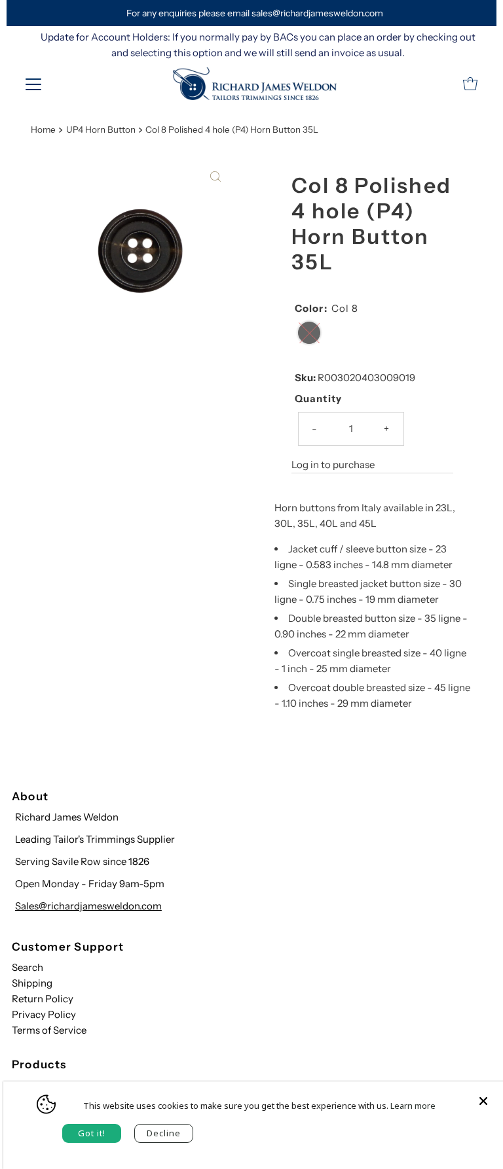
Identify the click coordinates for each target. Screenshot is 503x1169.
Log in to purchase (333, 464)
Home (43, 129)
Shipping (32, 983)
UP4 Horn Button (101, 129)
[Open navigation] (33, 83)
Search (27, 967)
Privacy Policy (44, 1014)
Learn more (413, 1105)
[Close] (483, 1094)
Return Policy (42, 998)
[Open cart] (470, 83)
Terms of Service (49, 1030)
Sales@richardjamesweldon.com (88, 906)
